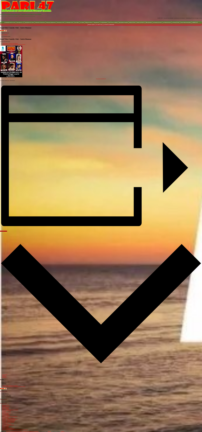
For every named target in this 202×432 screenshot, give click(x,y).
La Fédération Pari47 (69, 22)
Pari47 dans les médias (113, 22)
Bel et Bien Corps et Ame (6, 412)
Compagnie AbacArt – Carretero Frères (8, 418)
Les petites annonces (167, 22)
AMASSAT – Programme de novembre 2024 (9, 416)
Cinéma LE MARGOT (6, 415)
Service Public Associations (185, 22)
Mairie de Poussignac (5, 405)
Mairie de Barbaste (5, 407)
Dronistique (4, 411)
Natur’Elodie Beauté (5, 414)
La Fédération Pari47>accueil (9, 22)
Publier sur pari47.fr (141, 22)
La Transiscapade (5, 423)
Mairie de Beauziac (5, 417)
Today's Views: (4, 394)
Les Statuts (82, 22)
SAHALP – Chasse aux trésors (7, 427)
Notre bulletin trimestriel (123, 22)
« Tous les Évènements (4, 34)
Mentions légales (91, 24)
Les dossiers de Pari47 (157, 22)
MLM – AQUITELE (5, 408)
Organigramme (96, 22)
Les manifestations (103, 22)
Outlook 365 (4, 376)
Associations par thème (29, 22)
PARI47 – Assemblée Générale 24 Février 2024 (10, 409)
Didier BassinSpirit (5, 413)
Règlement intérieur (89, 22)
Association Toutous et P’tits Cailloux (8, 428)
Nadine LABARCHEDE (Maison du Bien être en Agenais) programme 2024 (15, 429)
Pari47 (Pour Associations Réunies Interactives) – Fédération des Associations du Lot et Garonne (20, 14)
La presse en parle (175, 22)
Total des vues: (4, 396)
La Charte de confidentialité (108, 24)
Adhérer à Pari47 (132, 22)
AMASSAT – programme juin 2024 (8, 422)
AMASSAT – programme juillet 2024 (8, 421)
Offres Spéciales (149, 22)
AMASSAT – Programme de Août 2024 (9, 420)
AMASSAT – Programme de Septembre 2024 (9, 419)
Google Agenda (4, 374)
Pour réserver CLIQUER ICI (101, 78)
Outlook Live (4, 377)
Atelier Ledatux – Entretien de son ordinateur (10, 43)
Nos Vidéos (76, 22)
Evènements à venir (60, 22)
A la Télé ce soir (99, 24)
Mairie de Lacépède (5, 426)
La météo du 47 (195, 22)
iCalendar (3, 375)
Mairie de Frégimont (5, 425)
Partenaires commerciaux (40, 22)
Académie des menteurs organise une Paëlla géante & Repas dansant (13, 44)
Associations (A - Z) (20, 22)
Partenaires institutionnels (51, 22)
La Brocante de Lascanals (6, 410)
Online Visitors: (5, 393)
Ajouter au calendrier (3, 231)
